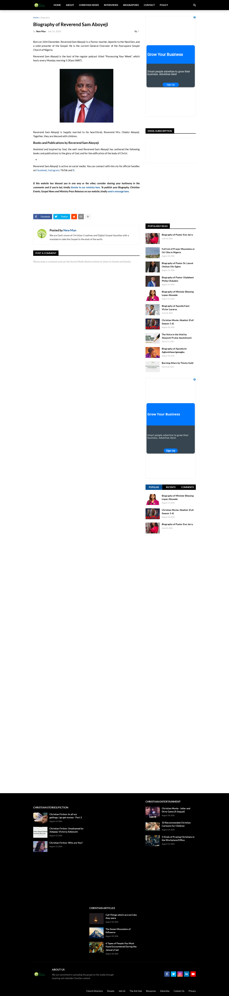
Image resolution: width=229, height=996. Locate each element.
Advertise (164, 991)
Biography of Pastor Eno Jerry (177, 234)
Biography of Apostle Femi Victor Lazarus (175, 307)
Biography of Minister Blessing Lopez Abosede (178, 293)
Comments (187, 487)
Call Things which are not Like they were (121, 916)
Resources (151, 991)
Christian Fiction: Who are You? (66, 842)
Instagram (53, 170)
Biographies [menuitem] (131, 5)
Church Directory (94, 991)
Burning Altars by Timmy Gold (177, 362)
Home (36, 17)
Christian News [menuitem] (89, 5)
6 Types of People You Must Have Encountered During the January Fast (121, 946)
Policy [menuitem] (164, 5)
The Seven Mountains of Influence (118, 931)
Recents (171, 487)
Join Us (122, 991)
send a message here (118, 191)
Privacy (192, 991)
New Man (69, 230)
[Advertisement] (187, 193)
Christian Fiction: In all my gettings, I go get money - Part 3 (65, 816)
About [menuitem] (70, 5)
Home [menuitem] (57, 5)
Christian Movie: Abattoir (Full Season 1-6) (178, 322)
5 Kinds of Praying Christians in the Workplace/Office (178, 838)
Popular (154, 487)
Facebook (41, 170)
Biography (45, 17)
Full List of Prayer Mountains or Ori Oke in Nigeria (178, 250)
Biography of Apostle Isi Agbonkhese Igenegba (174, 350)
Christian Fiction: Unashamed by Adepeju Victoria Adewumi (66, 830)
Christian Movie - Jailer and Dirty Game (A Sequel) (176, 810)
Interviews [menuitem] (111, 5)
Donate (110, 991)
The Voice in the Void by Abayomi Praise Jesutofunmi (177, 336)
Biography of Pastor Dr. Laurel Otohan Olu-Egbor (177, 265)
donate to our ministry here (85, 187)
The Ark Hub (136, 991)
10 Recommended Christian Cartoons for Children (176, 824)
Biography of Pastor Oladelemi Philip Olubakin (178, 279)
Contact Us (179, 991)
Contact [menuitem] (149, 5)
